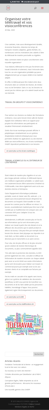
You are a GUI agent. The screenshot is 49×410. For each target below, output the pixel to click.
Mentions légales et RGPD (24, 407)
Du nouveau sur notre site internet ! (18, 371)
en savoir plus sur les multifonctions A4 (20, 304)
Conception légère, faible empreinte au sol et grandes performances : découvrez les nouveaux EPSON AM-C (23, 383)
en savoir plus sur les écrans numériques (20, 151)
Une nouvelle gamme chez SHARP (17, 389)
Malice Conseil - (35, 404)
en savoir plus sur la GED (15, 297)
